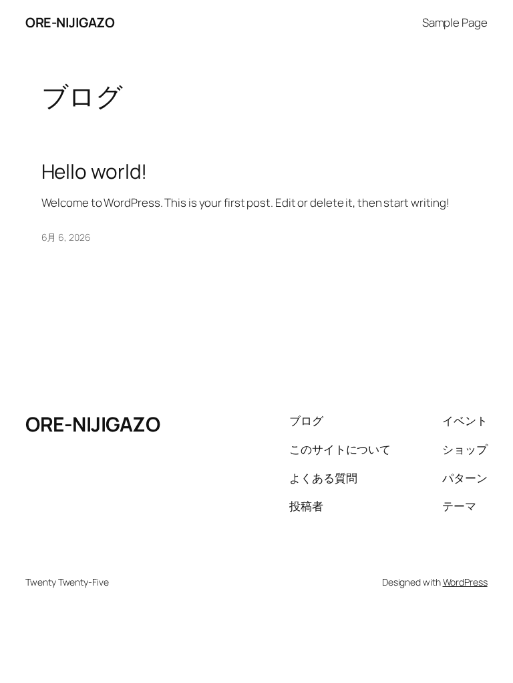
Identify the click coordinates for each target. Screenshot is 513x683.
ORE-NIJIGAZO (69, 22)
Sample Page (455, 22)
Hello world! (94, 171)
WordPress (465, 582)
